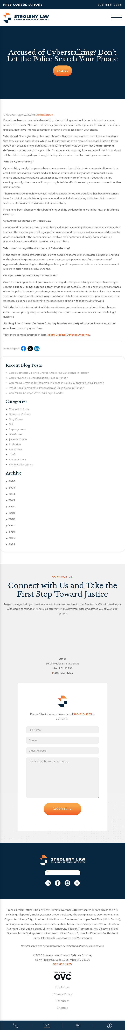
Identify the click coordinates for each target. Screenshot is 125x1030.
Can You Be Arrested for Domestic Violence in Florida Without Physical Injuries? (56, 382)
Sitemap (62, 1008)
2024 (10, 494)
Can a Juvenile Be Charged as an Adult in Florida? (38, 377)
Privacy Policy (62, 994)
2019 (10, 512)
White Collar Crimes (21, 464)
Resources (62, 1001)
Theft (12, 454)
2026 (10, 481)
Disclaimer (62, 987)
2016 (10, 531)
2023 (10, 500)
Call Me (62, 70)
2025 (10, 487)
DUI (11, 424)
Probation (15, 444)
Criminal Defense (44, 114)
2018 (10, 519)
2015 (10, 538)
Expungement (17, 429)
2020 (10, 506)
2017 (10, 525)
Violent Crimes (18, 459)
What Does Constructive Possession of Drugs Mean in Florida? (46, 387)
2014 (10, 544)
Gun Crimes (16, 434)
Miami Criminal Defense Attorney (69, 334)
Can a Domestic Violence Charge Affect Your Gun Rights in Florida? (49, 372)
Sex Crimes (15, 449)
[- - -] (116, 17)
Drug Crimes (16, 419)
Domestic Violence (20, 414)
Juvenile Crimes (18, 439)
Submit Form (62, 808)
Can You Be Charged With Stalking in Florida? (36, 392)
